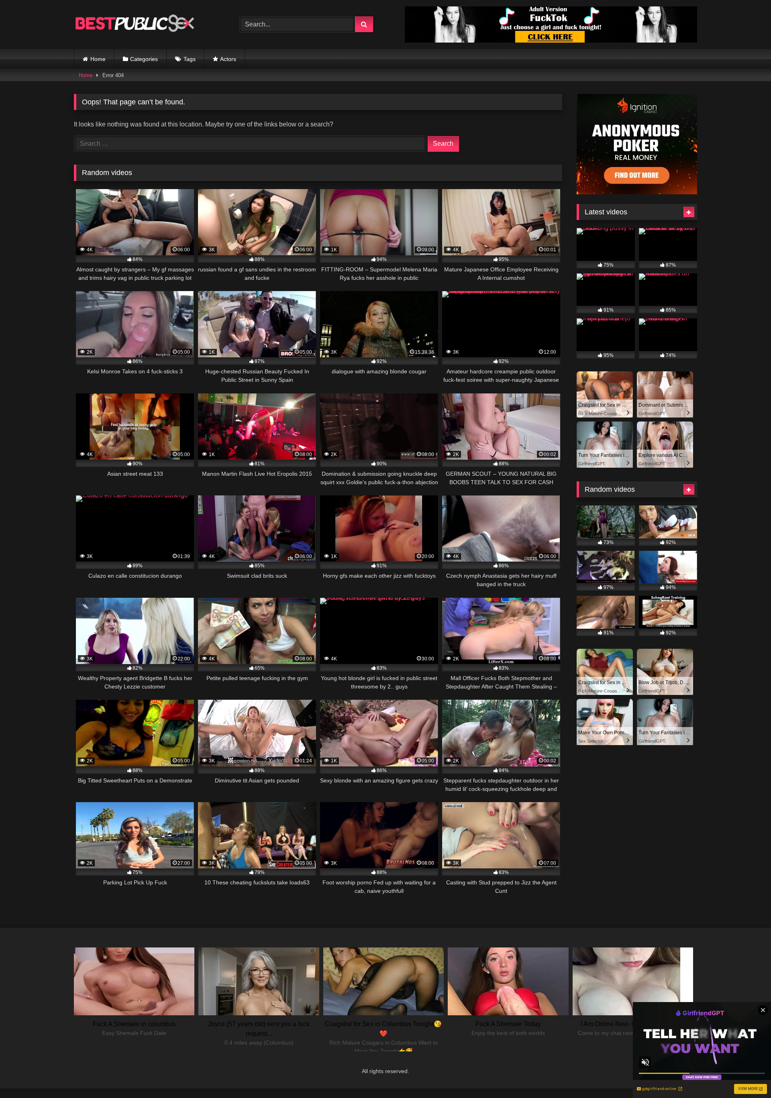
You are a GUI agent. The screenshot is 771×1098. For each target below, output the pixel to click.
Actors (228, 59)
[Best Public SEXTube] (134, 24)
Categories (144, 59)
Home (98, 59)
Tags (190, 59)
